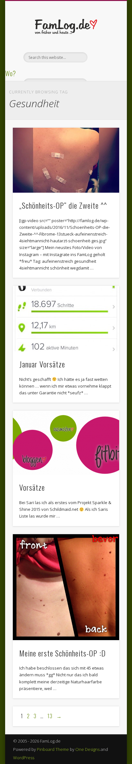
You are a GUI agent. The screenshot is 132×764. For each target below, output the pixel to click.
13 (50, 716)
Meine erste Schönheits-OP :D (62, 653)
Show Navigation (103, 57)
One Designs (87, 749)
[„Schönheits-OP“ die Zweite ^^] (66, 160)
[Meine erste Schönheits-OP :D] (66, 587)
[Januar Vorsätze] (66, 318)
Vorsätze (32, 487)
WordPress (23, 757)
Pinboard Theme (53, 749)
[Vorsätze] (66, 443)
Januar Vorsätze (42, 364)
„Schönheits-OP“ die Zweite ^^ (63, 205)
